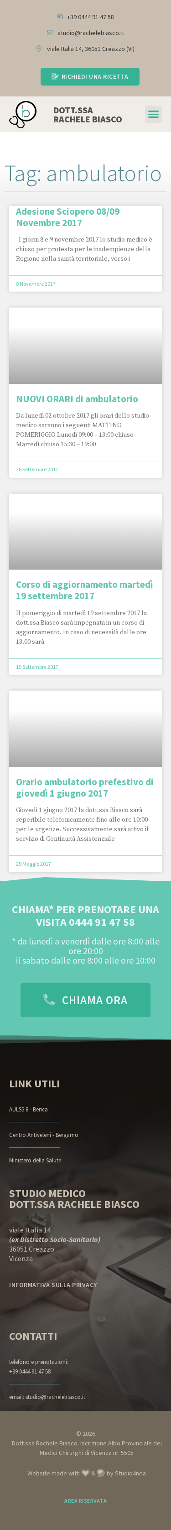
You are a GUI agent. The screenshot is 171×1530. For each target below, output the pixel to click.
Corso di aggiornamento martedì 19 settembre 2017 (84, 590)
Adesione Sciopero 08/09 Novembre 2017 (67, 217)
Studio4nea (130, 1473)
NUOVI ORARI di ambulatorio (77, 399)
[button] (153, 114)
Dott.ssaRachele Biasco (87, 114)
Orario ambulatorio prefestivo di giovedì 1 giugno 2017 (85, 787)
